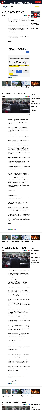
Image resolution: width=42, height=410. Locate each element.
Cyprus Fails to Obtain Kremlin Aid (14, 94)
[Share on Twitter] (24, 15)
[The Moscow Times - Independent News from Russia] (7, 6)
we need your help (11, 64)
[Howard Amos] (2, 96)
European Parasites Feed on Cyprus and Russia (14, 380)
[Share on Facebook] (23, 15)
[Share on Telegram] (25, 15)
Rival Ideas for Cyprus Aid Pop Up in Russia (13, 381)
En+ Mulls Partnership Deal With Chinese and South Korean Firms (13, 12)
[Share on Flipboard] (28, 15)
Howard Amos (5, 404)
